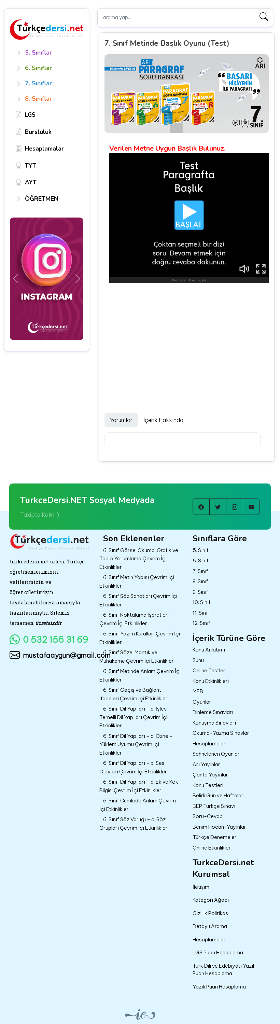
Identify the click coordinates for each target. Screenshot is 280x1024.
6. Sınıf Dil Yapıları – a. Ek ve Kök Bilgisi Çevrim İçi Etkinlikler (138, 786)
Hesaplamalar (209, 743)
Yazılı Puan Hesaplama (219, 986)
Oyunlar (202, 702)
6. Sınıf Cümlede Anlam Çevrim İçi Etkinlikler (137, 804)
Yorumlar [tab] (121, 420)
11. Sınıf (201, 612)
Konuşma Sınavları (214, 722)
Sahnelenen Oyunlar (216, 754)
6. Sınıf (201, 560)
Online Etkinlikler (212, 847)
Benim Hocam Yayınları (220, 827)
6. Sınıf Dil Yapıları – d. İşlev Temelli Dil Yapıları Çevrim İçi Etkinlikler (133, 717)
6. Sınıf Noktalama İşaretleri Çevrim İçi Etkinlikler (134, 619)
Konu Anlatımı (209, 649)
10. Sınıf (202, 602)
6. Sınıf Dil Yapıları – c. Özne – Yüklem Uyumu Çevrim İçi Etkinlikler (136, 744)
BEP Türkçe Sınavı (214, 806)
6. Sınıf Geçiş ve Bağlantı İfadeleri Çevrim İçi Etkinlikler (133, 694)
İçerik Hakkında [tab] (163, 420)
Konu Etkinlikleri (211, 681)
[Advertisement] (186, 341)
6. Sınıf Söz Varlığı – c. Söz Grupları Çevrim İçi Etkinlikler (133, 823)
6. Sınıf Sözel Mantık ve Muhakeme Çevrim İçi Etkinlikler (136, 656)
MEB (198, 691)
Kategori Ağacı (211, 900)
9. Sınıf (200, 592)
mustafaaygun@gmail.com (57, 655)
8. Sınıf (200, 581)
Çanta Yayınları (211, 774)
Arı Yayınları (207, 764)
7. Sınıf (200, 571)
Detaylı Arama (210, 926)
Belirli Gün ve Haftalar (218, 795)
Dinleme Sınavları (213, 712)
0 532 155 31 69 (55, 639)
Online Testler (209, 670)
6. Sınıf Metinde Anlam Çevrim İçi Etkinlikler (140, 675)
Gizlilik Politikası (211, 913)
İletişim (201, 887)
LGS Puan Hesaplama (218, 952)
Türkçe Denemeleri (215, 837)
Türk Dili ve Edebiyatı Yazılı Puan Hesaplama (224, 970)
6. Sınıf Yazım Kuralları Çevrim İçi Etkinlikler (139, 637)
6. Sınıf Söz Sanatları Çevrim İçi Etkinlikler (138, 600)
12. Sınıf (201, 623)
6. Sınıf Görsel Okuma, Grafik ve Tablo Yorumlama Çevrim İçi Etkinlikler (138, 558)
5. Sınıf (201, 550)
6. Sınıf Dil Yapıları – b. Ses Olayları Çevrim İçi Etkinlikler (133, 767)
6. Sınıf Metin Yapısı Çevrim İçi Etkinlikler (136, 581)
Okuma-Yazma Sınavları (222, 733)
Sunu (198, 660)
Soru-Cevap (208, 816)
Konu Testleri (208, 785)
